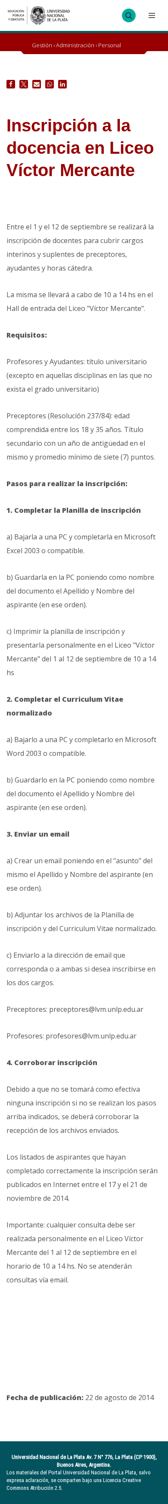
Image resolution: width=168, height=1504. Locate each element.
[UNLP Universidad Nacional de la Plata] (38, 15)
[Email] (36, 84)
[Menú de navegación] (151, 15)
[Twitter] (23, 84)
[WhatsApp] (49, 84)
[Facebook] (10, 84)
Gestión (42, 45)
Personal (109, 45)
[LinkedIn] (62, 84)
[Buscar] (129, 15)
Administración (75, 45)
